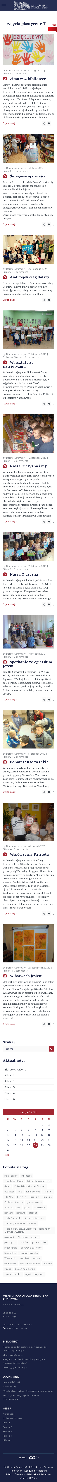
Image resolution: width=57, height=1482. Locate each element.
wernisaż (24, 1258)
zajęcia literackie (12, 1274)
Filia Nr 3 (9, 1087)
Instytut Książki (12, 1207)
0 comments (21, 73)
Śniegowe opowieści (27, 176)
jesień (27, 1207)
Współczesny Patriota (29, 854)
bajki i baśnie (11, 1175)
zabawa (48, 1263)
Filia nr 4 (7, 461)
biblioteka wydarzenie (38, 1181)
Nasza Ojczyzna (24, 574)
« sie (7, 1154)
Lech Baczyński (12, 1218)
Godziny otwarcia (13, 1202)
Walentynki (10, 1258)
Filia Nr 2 (9, 1081)
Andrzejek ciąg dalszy (29, 277)
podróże (24, 1242)
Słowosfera (10, 1253)
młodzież (9, 1237)
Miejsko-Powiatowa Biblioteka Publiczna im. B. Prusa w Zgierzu (27, 1230)
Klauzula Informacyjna (35, 1470)
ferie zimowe (33, 1191)
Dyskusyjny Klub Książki (15, 1367)
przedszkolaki (39, 1242)
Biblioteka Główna (12, 357)
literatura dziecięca (34, 1218)
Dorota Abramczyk (16, 70)
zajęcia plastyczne (34, 1274)
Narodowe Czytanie (28, 1237)
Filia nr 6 (7, 73)
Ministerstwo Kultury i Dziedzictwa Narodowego (28, 1391)
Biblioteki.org (9, 1386)
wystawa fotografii (30, 1263)
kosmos (33, 1213)
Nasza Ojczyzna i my (28, 465)
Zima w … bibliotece (28, 78)
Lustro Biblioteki (11, 1382)
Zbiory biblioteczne (13, 1355)
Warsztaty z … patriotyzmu (19, 364)
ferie (20, 1191)
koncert (8, 1213)
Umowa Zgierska (29, 1253)
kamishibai (39, 1207)
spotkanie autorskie (31, 1247)
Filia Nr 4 (9, 1093)
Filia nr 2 (7, 272)
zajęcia (7, 1269)
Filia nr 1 (7, 970)
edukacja (9, 1191)
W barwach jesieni (26, 975)
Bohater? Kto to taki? (29, 761)
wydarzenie (10, 1263)
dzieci (7, 1186)
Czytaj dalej (9, 123)
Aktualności (9, 1414)
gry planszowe (34, 1202)
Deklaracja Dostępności (16, 1467)
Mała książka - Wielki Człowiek (20, 1223)
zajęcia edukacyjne (25, 1269)
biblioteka (26, 1175)
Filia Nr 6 (9, 1099)
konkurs (20, 1213)
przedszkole (10, 1247)
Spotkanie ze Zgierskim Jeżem (27, 663)
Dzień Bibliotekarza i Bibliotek (30, 1186)
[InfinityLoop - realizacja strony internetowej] (34, 1457)
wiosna (36, 1258)
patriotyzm (10, 1242)
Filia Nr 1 (9, 1075)
